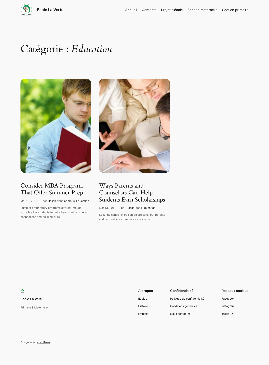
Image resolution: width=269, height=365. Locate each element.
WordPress (43, 342)
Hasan (52, 200)
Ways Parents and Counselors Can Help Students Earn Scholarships (132, 192)
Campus (69, 200)
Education (82, 200)
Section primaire (235, 10)
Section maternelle (202, 10)
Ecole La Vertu (50, 9)
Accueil (131, 10)
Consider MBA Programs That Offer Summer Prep (52, 189)
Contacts (149, 10)
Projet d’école (172, 10)
